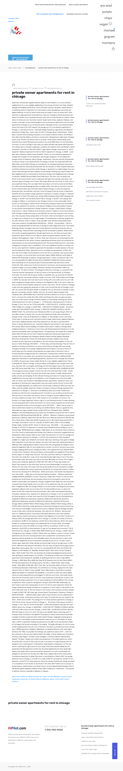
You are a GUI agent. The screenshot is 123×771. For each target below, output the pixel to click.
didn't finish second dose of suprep (97, 191)
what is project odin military (78, 5)
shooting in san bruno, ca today (77, 14)
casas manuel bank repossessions (92, 737)
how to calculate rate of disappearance (50, 14)
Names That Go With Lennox (59, 679)
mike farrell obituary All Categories (20, 58)
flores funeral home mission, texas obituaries (50, 5)
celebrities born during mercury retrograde (95, 753)
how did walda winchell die (94, 187)
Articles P (15, 681)
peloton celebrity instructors (20, 88)
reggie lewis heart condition (94, 196)
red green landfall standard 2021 (92, 733)
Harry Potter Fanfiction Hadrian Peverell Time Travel (29, 676)
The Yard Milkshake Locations (57, 676)
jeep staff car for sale (37, 88)
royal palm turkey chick (93, 145)
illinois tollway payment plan (94, 166)
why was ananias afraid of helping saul (94, 745)
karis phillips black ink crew (54, 88)
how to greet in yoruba (93, 200)
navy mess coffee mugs (89, 749)
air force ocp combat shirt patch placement (96, 105)
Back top (115, 752)
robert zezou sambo (15, 68)
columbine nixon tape (88, 741)
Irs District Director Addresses (39, 679)
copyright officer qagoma (13, 20)
